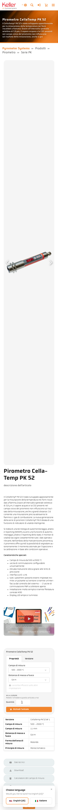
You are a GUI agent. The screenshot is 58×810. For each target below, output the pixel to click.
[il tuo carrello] (46, 5)
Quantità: (10, 702)
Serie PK (26, 52)
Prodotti (40, 48)
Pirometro (8, 52)
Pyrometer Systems (16, 48)
